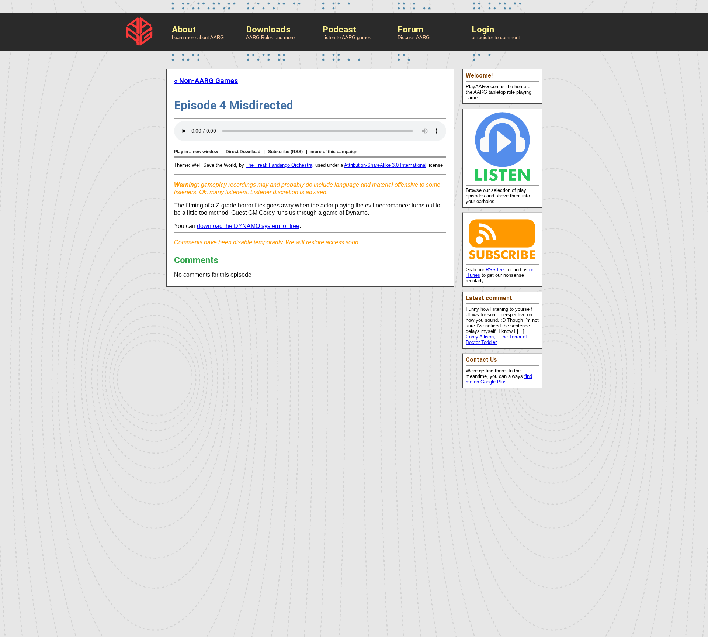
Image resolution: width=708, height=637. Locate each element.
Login (483, 29)
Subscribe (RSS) (285, 151)
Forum (411, 29)
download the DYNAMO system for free (248, 226)
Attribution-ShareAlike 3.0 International (385, 165)
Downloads (268, 29)
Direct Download (243, 151)
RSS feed (496, 269)
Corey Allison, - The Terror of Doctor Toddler (496, 339)
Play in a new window (196, 151)
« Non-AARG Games (206, 81)
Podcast (339, 29)
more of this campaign (333, 151)
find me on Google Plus (499, 379)
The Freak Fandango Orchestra (279, 165)
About (184, 29)
